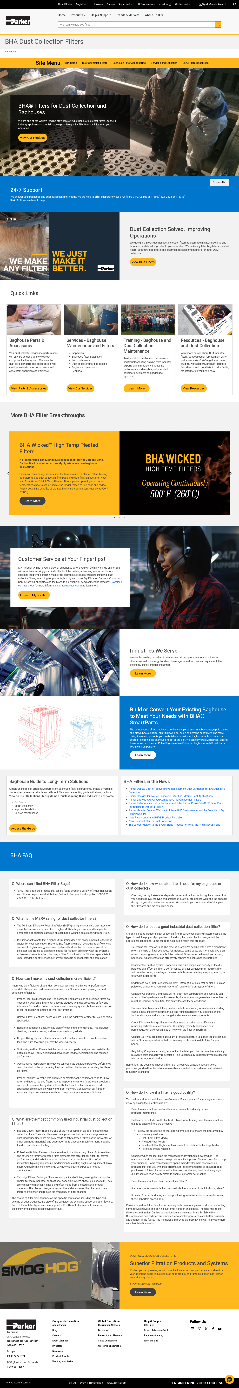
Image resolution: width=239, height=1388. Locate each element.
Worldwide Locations (109, 1346)
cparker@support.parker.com (22, 1341)
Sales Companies (107, 1340)
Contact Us (219, 182)
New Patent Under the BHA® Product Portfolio (155, 817)
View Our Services (80, 388)
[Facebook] (213, 1328)
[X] (206, 1328)
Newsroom (58, 1351)
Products (77, 15)
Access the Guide (23, 828)
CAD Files (149, 1325)
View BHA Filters (143, 262)
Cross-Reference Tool (156, 1330)
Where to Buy (151, 1340)
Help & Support (101, 15)
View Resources (194, 388)
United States (65, 4)
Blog (54, 1330)
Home (62, 15)
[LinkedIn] (192, 1328)
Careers (111, 4)
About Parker (126, 4)
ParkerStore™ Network (110, 1335)
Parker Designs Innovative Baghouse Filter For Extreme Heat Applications (171, 796)
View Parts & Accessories (28, 388)
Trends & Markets (127, 15)
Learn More (137, 388)
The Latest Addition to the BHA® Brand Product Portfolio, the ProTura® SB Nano (174, 824)
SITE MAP (73, 1383)
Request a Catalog (153, 1335)
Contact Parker (183, 4)
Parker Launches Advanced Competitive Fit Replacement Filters (165, 799)
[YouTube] (219, 1328)
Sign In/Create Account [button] (214, 4)
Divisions (98, 4)
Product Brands (60, 1356)
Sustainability (148, 4)
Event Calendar (60, 1340)
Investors (163, 4)
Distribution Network (109, 1325)
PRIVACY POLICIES (97, 1383)
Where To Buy (154, 15)
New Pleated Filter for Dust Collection (150, 821)
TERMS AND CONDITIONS (116, 1383)
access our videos (71, 585)
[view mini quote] (234, 4)
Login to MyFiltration (34, 595)
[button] (82, 4)
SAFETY (84, 1383)
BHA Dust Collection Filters (44, 41)
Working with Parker (63, 1361)
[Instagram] (199, 1328)
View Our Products (33, 138)
